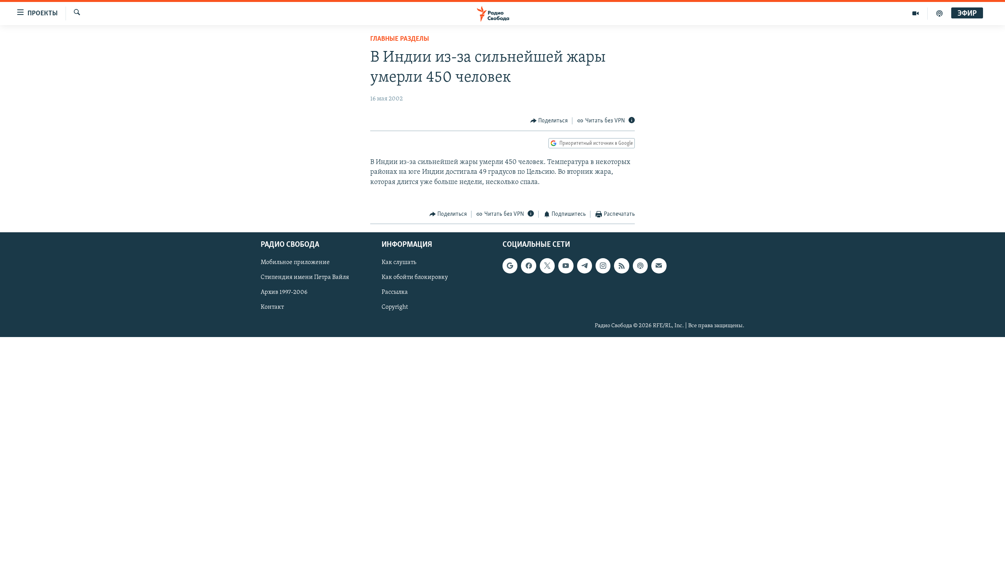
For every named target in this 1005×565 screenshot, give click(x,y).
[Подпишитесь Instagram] (603, 265)
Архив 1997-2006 (284, 292)
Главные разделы (399, 39)
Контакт (272, 307)
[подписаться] (658, 265)
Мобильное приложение (295, 262)
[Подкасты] (640, 265)
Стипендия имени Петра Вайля (305, 277)
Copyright (395, 307)
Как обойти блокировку (415, 277)
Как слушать (399, 262)
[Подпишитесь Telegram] (584, 265)
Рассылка (395, 292)
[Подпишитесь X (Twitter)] (547, 265)
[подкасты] (939, 13)
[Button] (549, 121)
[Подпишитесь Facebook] (528, 265)
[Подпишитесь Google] (509, 265)
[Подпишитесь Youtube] (565, 265)
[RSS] (621, 265)
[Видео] (916, 13)
